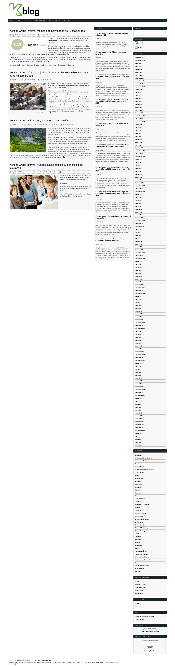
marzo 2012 (138, 413)
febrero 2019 (138, 177)
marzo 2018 (138, 209)
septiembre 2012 (140, 395)
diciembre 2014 (139, 319)
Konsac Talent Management (143, 528)
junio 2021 (138, 95)
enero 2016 (138, 282)
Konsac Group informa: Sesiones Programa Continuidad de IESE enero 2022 (111, 240)
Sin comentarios (45, 35)
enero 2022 (138, 75)
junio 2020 (138, 130)
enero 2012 (138, 418)
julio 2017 (138, 229)
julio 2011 (138, 436)
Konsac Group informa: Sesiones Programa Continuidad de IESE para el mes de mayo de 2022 (112, 77)
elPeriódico (61, 85)
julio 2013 (138, 366)
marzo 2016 (138, 276)
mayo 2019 (138, 168)
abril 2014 (138, 340)
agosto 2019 (138, 159)
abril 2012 (138, 410)
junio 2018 (138, 200)
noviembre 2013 (140, 354)
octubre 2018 (139, 188)
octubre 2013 (139, 357)
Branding (138, 464)
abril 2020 (138, 136)
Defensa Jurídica (140, 478)
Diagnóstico (138, 484)
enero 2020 (138, 145)
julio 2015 (138, 299)
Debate (137, 475)
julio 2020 (138, 127)
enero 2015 (138, 317)
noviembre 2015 (140, 287)
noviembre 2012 (140, 389)
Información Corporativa (142, 504)
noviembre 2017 (140, 220)
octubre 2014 (139, 325)
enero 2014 (138, 349)
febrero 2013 (138, 381)
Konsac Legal (139, 522)
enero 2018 (138, 215)
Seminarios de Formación (143, 560)
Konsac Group (40, 124)
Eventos (137, 496)
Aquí (59, 48)
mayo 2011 (138, 442)
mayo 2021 (138, 98)
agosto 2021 (138, 89)
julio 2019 (138, 162)
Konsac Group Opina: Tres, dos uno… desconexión (39, 120)
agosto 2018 (138, 194)
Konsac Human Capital (142, 519)
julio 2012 (138, 401)
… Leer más (53, 113)
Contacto (56, 20)
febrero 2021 (138, 107)
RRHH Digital (139, 590)
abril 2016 (138, 273)
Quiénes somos (21, 20)
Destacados (31, 124)
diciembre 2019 (139, 148)
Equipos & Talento (140, 584)
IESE (136, 606)
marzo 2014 (138, 343)
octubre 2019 (139, 154)
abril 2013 (138, 375)
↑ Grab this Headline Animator (150, 631)
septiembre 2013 (140, 360)
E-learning (138, 487)
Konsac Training (140, 531)
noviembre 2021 (140, 81)
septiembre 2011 (140, 430)
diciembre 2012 (139, 386)
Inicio (11, 20)
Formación (138, 501)
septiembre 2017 (140, 226)
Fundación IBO (139, 619)
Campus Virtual (139, 466)
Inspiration (138, 510)
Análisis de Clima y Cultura (143, 458)
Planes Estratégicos (141, 551)
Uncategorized (31, 35)
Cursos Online (139, 472)
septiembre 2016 (140, 258)
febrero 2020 (138, 142)
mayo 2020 (138, 133)
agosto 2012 (138, 398)
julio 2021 (138, 92)
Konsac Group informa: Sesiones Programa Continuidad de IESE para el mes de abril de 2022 (111, 101)
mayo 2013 (138, 372)
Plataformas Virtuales (141, 554)
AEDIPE (137, 581)
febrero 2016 (138, 279)
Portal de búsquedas (43, 20)
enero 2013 (138, 384)
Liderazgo (138, 536)
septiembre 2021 (140, 87)
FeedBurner (154, 651)
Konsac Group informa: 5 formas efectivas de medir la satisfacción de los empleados (112, 145)
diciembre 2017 (139, 217)
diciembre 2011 (139, 421)
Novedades (55, 124)
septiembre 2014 (140, 328)
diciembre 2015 (139, 284)
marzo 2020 (138, 139)
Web (31, 20)
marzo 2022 (138, 69)
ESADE (137, 603)
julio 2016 (138, 264)
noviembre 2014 (140, 322)
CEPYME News (73, 177)
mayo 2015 (138, 305)
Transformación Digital (142, 565)
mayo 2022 (138, 63)
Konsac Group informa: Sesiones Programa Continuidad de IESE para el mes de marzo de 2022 (112, 169)
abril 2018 (138, 206)
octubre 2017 (139, 223)
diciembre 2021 (139, 78)
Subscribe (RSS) (13, 664)
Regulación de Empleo (142, 557)
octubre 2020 (139, 119)
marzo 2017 (138, 241)
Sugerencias (138, 563)
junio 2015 (138, 302)
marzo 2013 (138, 378)
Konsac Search (139, 525)
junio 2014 (138, 334)
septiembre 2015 (140, 293)
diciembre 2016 (139, 250)
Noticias (47, 124)
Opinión (137, 548)
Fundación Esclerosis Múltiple (144, 616)
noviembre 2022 (140, 60)
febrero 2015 (138, 314)
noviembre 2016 (140, 252)
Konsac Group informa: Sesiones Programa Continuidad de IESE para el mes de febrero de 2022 (112, 193)
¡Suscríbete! (67, 20)
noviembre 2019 (140, 151)
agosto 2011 (138, 433)
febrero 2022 (138, 72)
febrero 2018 (138, 212)
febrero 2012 (138, 416)
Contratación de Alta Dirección (144, 469)
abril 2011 (138, 445)
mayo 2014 (138, 337)
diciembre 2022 (139, 57)
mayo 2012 (138, 407)
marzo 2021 (138, 104)
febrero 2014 (138, 346)
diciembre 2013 (139, 351)
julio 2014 (138, 331)
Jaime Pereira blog (140, 587)
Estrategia (138, 493)
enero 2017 (138, 247)
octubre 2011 (139, 427)
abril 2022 (138, 66)
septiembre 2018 (140, 191)
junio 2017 (138, 232)
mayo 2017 (138, 235)
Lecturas (137, 533)
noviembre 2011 (140, 424)
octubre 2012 (139, 392)
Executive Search (140, 498)
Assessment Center (141, 461)
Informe (137, 507)
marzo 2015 (138, 311)
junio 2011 (138, 439)
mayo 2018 (138, 203)
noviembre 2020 (140, 116)
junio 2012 (138, 404)
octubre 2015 (139, 290)
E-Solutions (138, 490)
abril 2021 (138, 101)
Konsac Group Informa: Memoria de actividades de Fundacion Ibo (47, 30)
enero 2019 (138, 180)
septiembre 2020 (140, 122)
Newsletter (138, 539)
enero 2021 (138, 110)
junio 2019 (138, 165)
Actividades (138, 455)
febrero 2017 (138, 244)
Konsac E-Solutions (141, 513)
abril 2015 (138, 308)
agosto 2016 (138, 261)
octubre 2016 (139, 255)
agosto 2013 (138, 363)
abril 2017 (138, 238)
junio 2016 (138, 267)
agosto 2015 (138, 296)
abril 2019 (138, 171)
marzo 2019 (138, 174)
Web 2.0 (137, 571)
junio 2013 (138, 369)
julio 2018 (138, 197)
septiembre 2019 (140, 156)
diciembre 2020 (139, 113)
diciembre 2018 (139, 183)
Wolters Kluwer (139, 593)
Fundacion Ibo (52, 41)
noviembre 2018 (140, 185)
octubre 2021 (139, 84)
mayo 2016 (138, 270)
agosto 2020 (138, 124)
